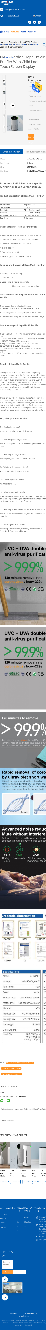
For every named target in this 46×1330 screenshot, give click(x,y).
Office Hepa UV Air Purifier (11, 1068)
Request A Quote (7, 57)
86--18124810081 (11, 16)
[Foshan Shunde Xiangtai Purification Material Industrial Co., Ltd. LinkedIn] (40, 22)
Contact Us (34, 44)
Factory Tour (5, 44)
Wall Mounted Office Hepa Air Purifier (19, 1063)
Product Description (36, 151)
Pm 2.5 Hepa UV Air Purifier (11, 1074)
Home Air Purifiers (7, 1227)
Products (15, 32)
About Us (32, 32)
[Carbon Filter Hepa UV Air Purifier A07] (15, 107)
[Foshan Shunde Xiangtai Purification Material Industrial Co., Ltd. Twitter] (35, 22)
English (38, 16)
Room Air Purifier (6, 1223)
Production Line (30, 1218)
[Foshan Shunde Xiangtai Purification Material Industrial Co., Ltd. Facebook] (30, 22)
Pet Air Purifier (5, 1214)
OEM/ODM (28, 1222)
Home (6, 32)
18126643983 (20, 1096)
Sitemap (13, 1313)
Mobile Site (24, 1316)
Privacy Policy (31, 1313)
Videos (23, 32)
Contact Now (31, 138)
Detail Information (11, 151)
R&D (25, 1226)
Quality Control (20, 44)
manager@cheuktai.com (14, 9)
